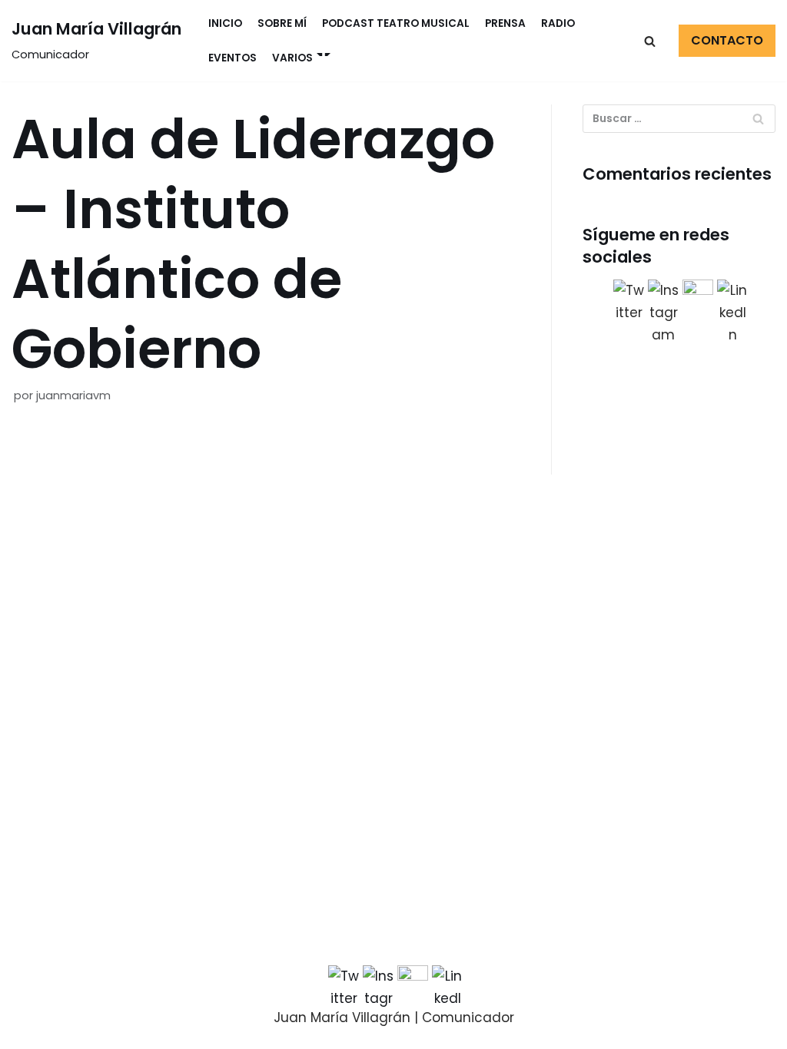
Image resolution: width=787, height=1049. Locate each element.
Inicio (225, 23)
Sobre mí (282, 23)
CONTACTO (727, 40)
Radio (558, 23)
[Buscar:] (679, 118)
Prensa (505, 23)
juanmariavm (73, 395)
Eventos (232, 58)
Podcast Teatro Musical (396, 23)
